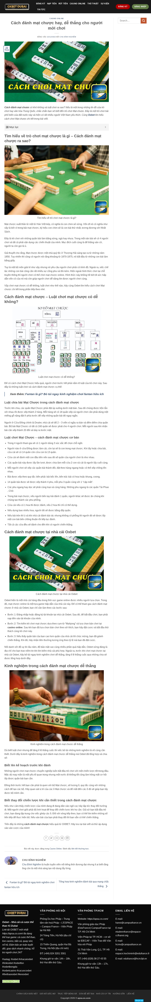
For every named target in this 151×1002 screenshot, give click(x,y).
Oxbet (5, 922)
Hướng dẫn (119, 994)
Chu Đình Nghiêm (68, 37)
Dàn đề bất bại (86, 994)
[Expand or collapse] (105, 127)
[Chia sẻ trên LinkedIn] (67, 838)
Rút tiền (63, 4)
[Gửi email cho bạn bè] (56, 838)
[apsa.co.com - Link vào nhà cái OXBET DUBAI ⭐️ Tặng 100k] (17, 6)
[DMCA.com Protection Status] (11, 981)
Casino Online (77, 4)
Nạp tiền (51, 4)
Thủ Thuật (93, 4)
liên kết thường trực (80, 849)
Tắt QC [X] (139, 1000)
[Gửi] (144, 20)
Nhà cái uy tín (103, 994)
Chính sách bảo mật (27, 994)
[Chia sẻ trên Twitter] (51, 838)
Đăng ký (40, 4)
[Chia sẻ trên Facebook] (46, 838)
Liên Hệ (130, 994)
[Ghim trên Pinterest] (62, 838)
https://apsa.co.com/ (12, 933)
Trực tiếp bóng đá (67, 994)
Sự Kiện (105, 4)
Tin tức (41, 9)
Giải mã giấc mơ (48, 994)
